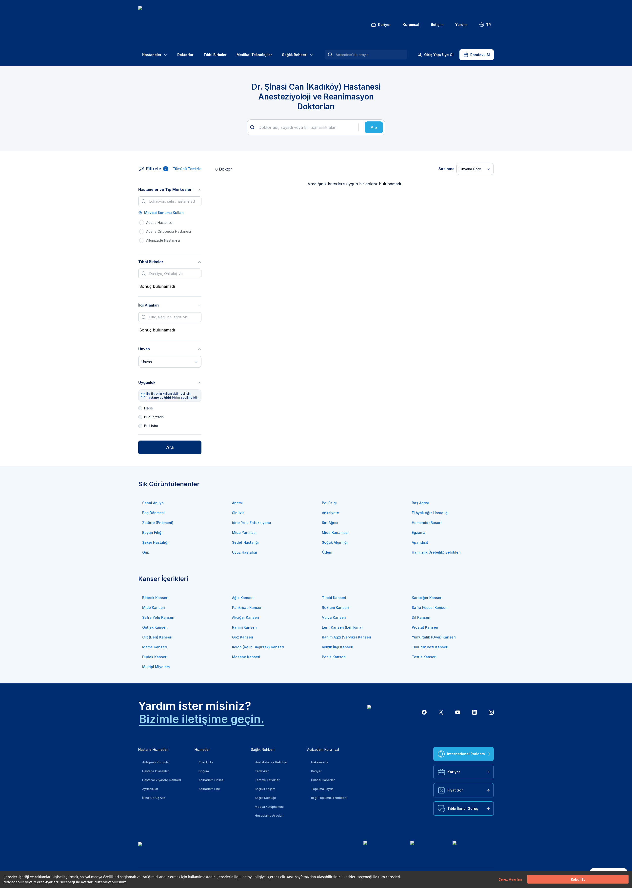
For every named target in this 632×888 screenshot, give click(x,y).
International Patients (466, 754)
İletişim (437, 24)
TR (488, 24)
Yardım (461, 24)
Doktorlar (185, 55)
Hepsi (149, 408)
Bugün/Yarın (154, 417)
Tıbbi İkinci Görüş (462, 808)
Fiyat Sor (455, 790)
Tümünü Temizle (187, 169)
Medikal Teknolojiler (254, 55)
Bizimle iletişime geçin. (201, 718)
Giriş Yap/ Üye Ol (439, 55)
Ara (374, 127)
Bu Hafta (151, 426)
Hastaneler (151, 55)
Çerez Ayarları (510, 879)
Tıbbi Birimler (215, 55)
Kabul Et (578, 879)
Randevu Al (480, 55)
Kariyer (384, 24)
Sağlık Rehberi (294, 55)
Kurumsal (411, 24)
